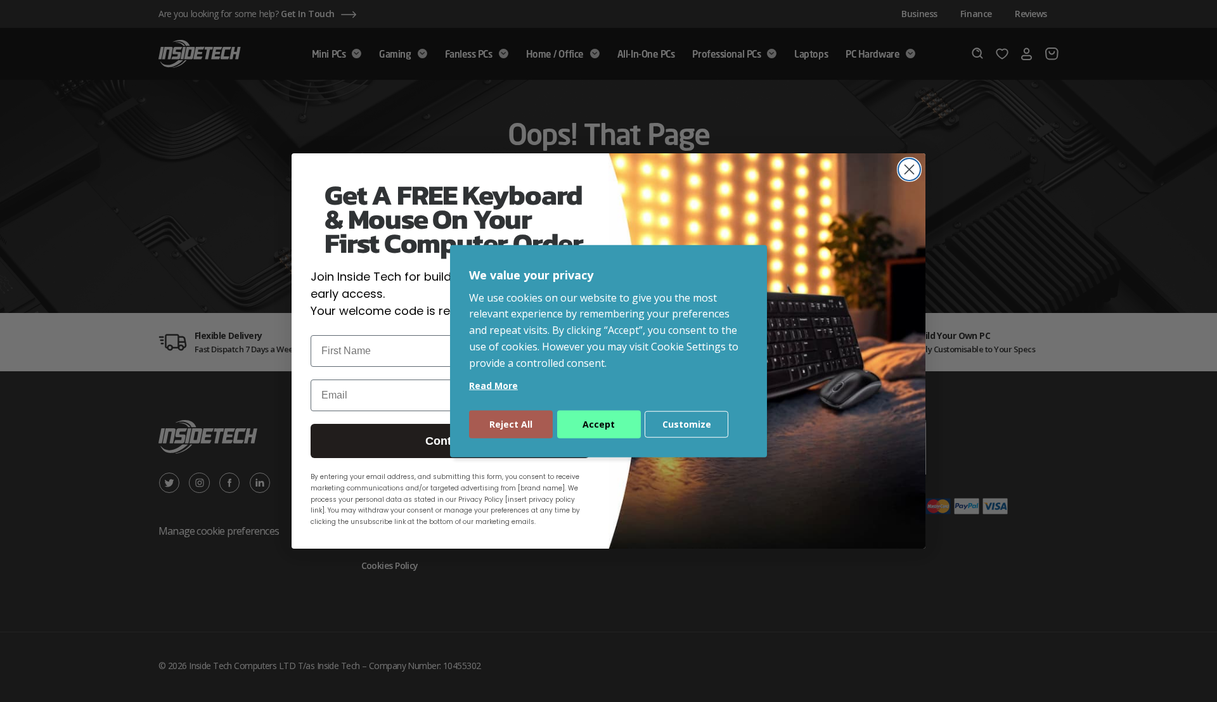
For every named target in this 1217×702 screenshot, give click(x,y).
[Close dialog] (909, 169)
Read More (493, 385)
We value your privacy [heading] (531, 275)
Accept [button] (599, 424)
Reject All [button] (510, 424)
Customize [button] (686, 424)
